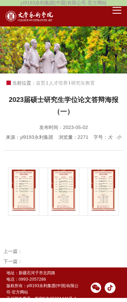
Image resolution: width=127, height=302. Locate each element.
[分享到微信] (95, 287)
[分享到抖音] (110, 287)
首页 (40, 83)
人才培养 (58, 83)
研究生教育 (83, 83)
